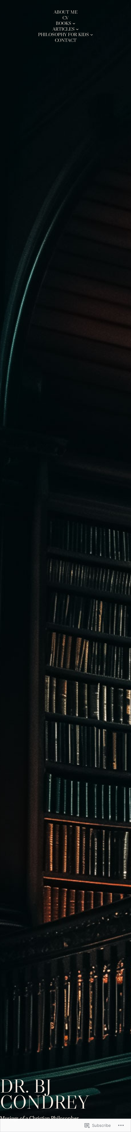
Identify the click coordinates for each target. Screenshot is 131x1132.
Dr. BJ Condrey (44, 1094)
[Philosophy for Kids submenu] (91, 34)
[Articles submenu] (77, 29)
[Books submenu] (74, 23)
